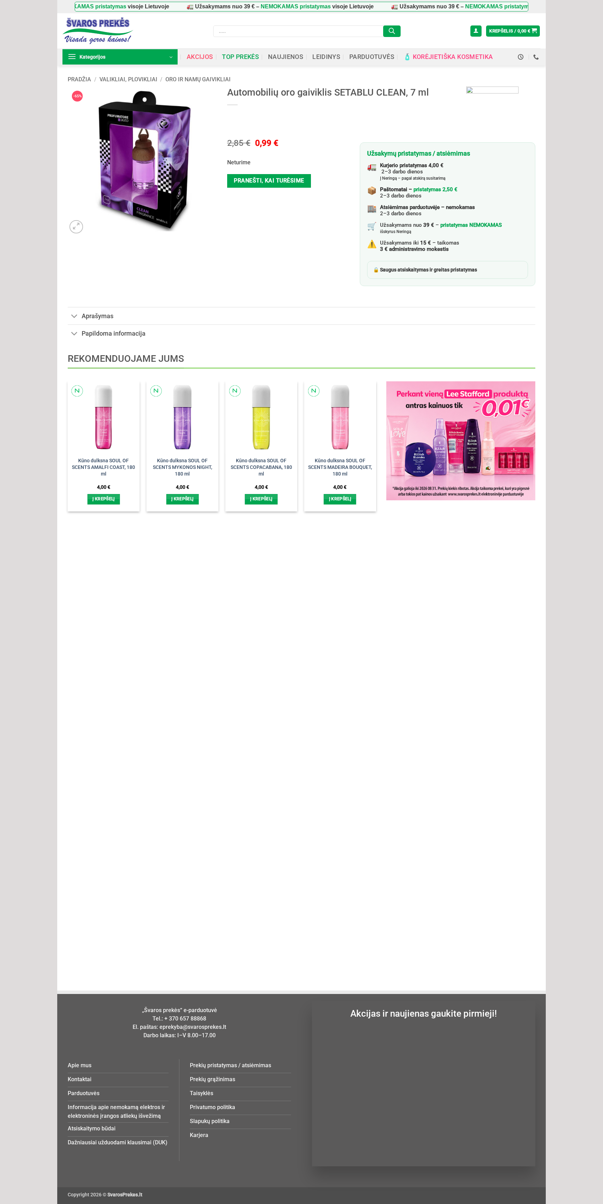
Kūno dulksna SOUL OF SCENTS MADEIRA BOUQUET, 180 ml (340, 467)
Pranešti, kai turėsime (269, 181)
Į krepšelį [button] (103, 498)
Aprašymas (97, 316)
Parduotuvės (371, 56)
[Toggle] (74, 316)
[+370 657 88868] (537, 57)
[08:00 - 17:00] (521, 57)
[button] (476, 31)
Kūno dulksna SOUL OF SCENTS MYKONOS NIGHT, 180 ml (182, 467)
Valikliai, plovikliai (128, 79)
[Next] (364, 659)
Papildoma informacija (114, 333)
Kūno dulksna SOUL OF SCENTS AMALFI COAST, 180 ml (103, 467)
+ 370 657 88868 (185, 1018)
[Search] (392, 31)
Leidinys (326, 56)
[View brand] (492, 112)
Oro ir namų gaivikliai (198, 79)
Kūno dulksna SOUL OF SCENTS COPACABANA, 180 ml (261, 467)
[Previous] (79, 659)
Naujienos (285, 56)
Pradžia (79, 79)
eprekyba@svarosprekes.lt (192, 1027)
